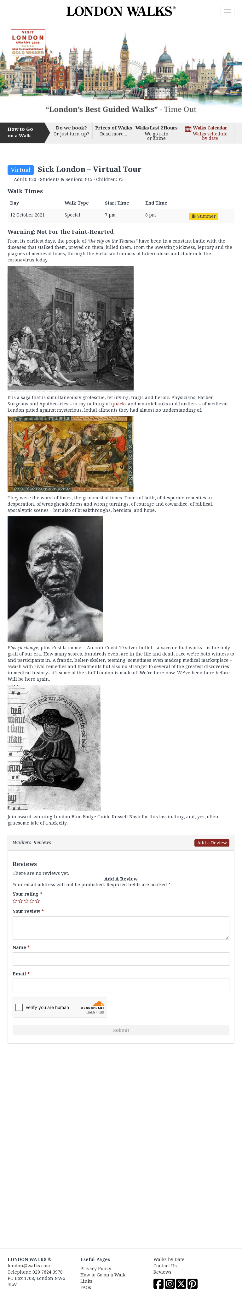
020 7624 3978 (47, 1272)
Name (21, 947)
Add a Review (212, 842)
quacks (119, 403)
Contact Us (165, 1265)
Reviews (162, 1272)
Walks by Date (168, 1259)
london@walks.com (29, 1265)
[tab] (121, 842)
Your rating (27, 894)
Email (21, 973)
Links (86, 1281)
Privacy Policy (95, 1268)
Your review (28, 911)
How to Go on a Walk (102, 1274)
